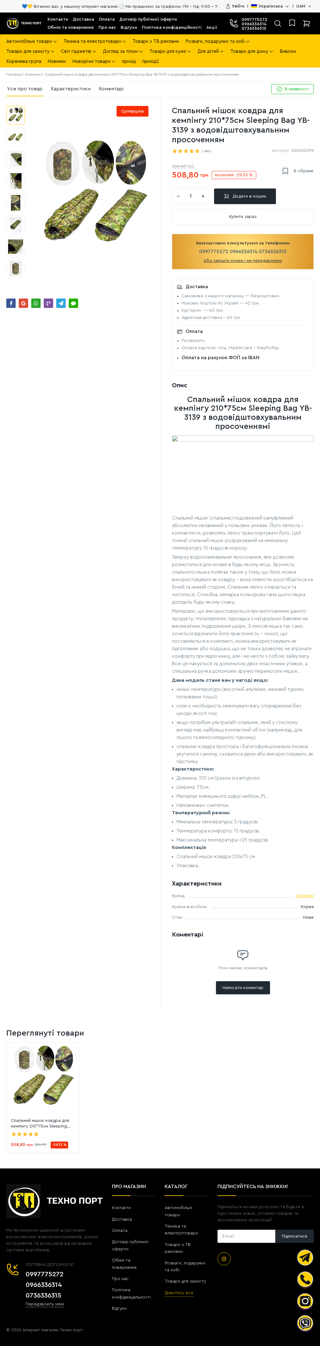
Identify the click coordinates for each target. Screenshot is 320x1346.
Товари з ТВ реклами (178, 1248)
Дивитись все (179, 1293)
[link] (43, 1079)
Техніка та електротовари (181, 1229)
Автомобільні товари (178, 1211)
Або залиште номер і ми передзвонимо (243, 261)
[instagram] (224, 1258)
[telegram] (305, 1257)
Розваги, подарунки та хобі (185, 1266)
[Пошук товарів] (278, 23)
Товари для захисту (185, 1281)
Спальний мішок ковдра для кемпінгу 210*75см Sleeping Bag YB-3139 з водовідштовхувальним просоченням (40, 1123)
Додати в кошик (249, 196)
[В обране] (297, 171)
